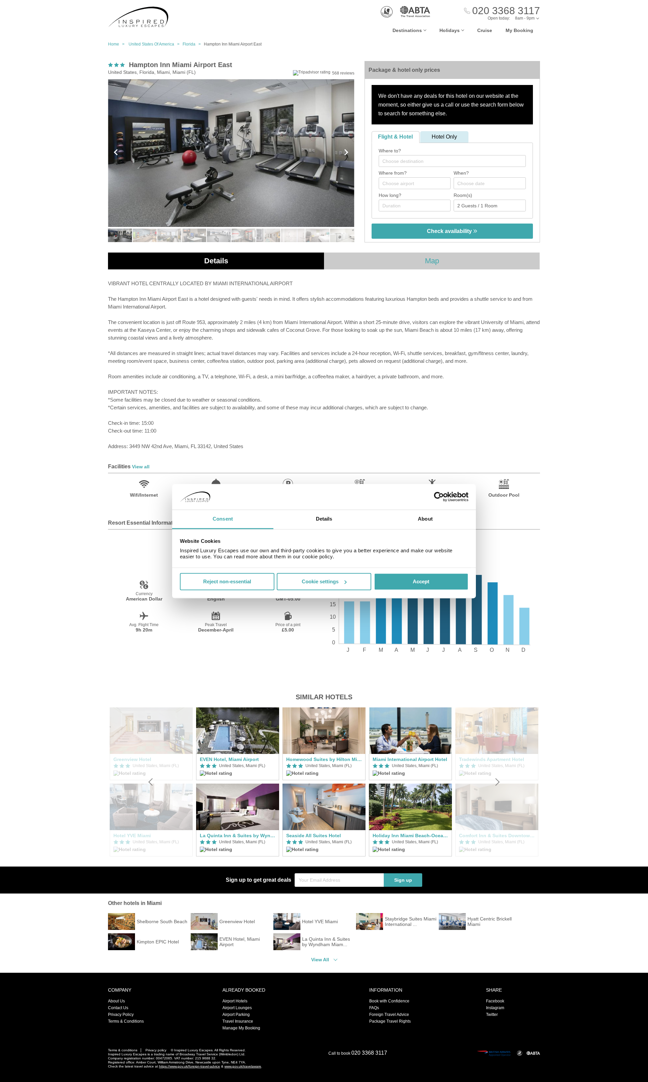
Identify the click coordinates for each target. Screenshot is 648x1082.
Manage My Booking (241, 1028)
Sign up (403, 880)
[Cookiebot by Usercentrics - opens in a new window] (438, 497)
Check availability (450, 231)
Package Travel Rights (390, 1021)
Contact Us (118, 1007)
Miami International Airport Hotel (410, 759)
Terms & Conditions (126, 1021)
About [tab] (425, 519)
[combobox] (452, 161)
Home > (118, 44)
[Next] (497, 782)
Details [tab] (324, 519)
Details (216, 261)
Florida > (193, 44)
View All (320, 959)
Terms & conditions (122, 1050)
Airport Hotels (234, 1001)
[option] (237, 782)
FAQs (374, 1007)
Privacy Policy (121, 1014)
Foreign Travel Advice (389, 1014)
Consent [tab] (223, 519)
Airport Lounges (237, 1007)
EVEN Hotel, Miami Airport (229, 759)
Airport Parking (236, 1014)
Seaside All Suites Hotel (313, 835)
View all (141, 466)
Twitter (492, 1014)
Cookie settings (320, 581)
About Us (116, 1001)
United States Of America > (156, 44)
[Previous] (151, 782)
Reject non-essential (227, 581)
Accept (421, 581)
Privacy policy (155, 1050)
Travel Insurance (237, 1021)
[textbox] (455, 161)
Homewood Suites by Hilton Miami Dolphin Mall (324, 759)
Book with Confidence (389, 1001)
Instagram (495, 1007)
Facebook (495, 1001)
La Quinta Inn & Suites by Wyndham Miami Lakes (237, 835)
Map (432, 261)
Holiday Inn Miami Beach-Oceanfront (410, 835)
